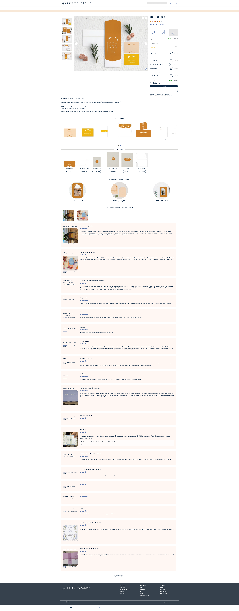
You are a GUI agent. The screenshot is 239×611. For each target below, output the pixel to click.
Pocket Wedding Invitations (82, 13)
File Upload (162, 589)
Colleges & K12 (146, 8)
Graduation (91, 8)
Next (66, 60)
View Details (170, 95)
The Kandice (65, 243)
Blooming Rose (65, 405)
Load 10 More (119, 575)
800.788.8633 (168, 602)
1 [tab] (118, 145)
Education (122, 593)
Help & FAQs (163, 591)
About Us (142, 587)
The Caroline (65, 456)
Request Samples (164, 593)
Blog (141, 591)
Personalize (163, 86)
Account (162, 587)
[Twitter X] (64, 602)
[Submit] (168, 3)
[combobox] (158, 3)
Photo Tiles (135, 8)
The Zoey (64, 511)
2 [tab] (120, 145)
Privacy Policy (100, 607)
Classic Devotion (65, 566)
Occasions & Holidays (114, 8)
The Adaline (65, 418)
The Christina (65, 472)
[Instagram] (69, 602)
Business (126, 8)
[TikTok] (62, 602)
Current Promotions (144, 595)
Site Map (106, 607)
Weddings (101, 8)
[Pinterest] (67, 602)
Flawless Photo (65, 498)
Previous (66, 17)
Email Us (176, 602)
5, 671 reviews (161, 24)
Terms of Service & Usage (89, 607)
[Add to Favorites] (143, 18)
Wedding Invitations (69, 13)
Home (62, 13)
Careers (142, 593)
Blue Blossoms (65, 540)
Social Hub (142, 589)
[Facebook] (65, 602)
